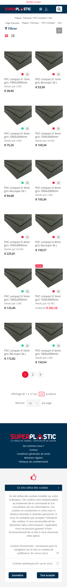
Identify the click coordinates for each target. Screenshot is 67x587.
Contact (33, 449)
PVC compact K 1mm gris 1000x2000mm (17, 80)
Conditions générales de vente (33, 453)
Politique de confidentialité (33, 461)
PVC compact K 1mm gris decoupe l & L (48, 80)
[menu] (40, 9)
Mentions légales (33, 457)
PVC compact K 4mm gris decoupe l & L (48, 243)
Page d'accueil (12, 22)
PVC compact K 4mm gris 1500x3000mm (17, 243)
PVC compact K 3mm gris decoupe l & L (17, 189)
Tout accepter (47, 575)
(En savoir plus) (39, 553)
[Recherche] (59, 9)
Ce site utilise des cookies (32, 487)
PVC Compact (48, 22)
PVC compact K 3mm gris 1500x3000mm (48, 135)
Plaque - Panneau (30, 22)
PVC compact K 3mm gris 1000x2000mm (17, 135)
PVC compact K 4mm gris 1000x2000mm (48, 189)
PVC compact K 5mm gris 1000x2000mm (17, 297)
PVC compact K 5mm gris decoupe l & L (17, 352)
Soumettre (17, 575)
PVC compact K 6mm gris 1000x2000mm (48, 352)
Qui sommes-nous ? (33, 445)
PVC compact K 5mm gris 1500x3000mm (48, 297)
